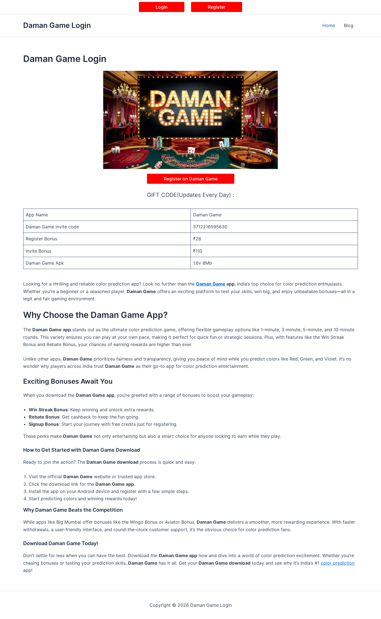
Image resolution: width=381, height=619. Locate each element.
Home (328, 25)
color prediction (338, 563)
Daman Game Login (57, 25)
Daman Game (210, 284)
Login (162, 7)
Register (216, 7)
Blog (348, 25)
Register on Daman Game (191, 179)
